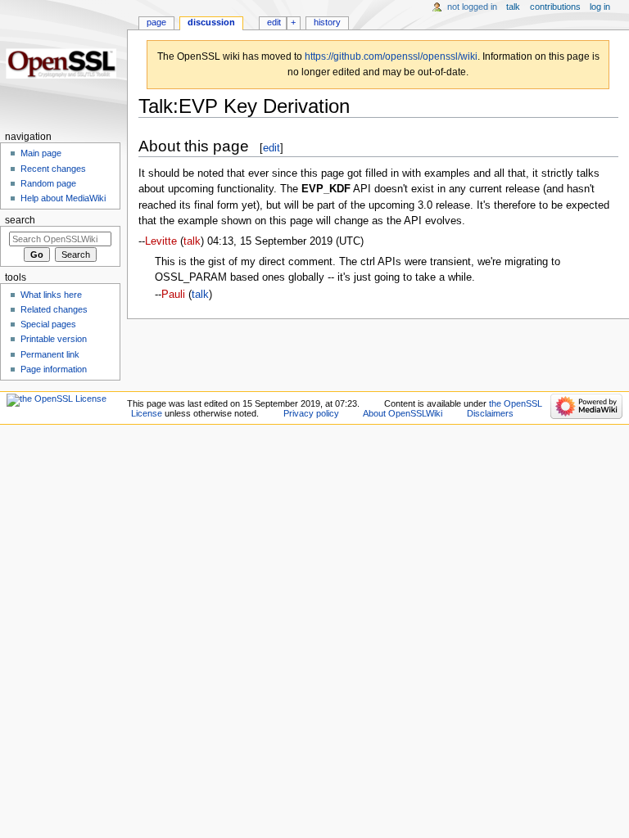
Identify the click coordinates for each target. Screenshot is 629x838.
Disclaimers (490, 413)
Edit (274, 22)
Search (20, 220)
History (327, 22)
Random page (48, 183)
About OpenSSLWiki (402, 413)
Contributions (555, 6)
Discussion (211, 22)
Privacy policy (311, 413)
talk (192, 241)
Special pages (48, 324)
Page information (53, 369)
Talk (513, 6)
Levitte (161, 241)
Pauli (173, 294)
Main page (40, 153)
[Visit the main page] (63, 63)
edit (271, 148)
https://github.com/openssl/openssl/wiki (391, 56)
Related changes (54, 309)
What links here (51, 295)
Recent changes (53, 168)
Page (156, 22)
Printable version (53, 339)
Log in (600, 6)
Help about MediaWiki (63, 198)
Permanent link (49, 354)
